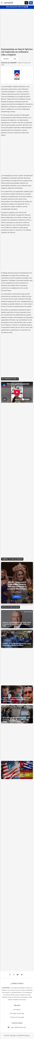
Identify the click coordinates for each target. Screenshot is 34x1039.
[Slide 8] (22, 601)
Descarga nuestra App (17, 1013)
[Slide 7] (20, 601)
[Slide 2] (9, 601)
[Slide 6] (18, 601)
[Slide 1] (7, 601)
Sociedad (6, 58)
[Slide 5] (16, 601)
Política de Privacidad (17, 1017)
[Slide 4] (14, 601)
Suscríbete (17, 1010)
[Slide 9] (25, 601)
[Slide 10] (27, 601)
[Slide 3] (11, 601)
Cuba (14, 58)
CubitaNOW (8, 3)
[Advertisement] (17, 28)
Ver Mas (17, 596)
